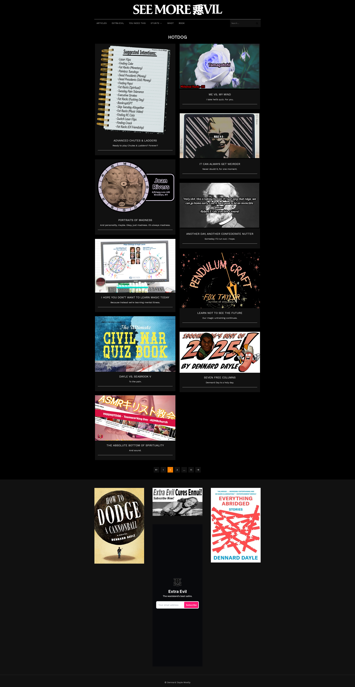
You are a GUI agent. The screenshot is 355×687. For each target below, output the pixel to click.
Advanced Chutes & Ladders (135, 140)
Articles (102, 23)
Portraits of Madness (135, 220)
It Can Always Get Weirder (219, 164)
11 (192, 469)
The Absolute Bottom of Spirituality (135, 445)
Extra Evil (118, 23)
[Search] (257, 23)
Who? (170, 23)
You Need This (137, 23)
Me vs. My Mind (220, 94)
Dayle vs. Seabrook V (135, 376)
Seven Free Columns (220, 377)
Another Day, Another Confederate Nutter (219, 233)
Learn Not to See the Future (219, 313)
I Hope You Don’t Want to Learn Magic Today (135, 297)
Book (182, 23)
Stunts (155, 23)
